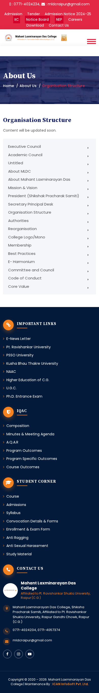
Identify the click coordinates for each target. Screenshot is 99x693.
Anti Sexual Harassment (27, 545)
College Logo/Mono (26, 237)
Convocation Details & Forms (32, 521)
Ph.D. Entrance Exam (24, 396)
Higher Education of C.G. (27, 379)
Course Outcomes (22, 467)
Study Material (19, 554)
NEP (59, 19)
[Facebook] (7, 654)
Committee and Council (31, 270)
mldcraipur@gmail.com (32, 640)
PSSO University (20, 355)
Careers (75, 19)
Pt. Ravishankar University (28, 347)
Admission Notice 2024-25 (68, 13)
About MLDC (19, 171)
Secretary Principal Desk (30, 204)
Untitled (15, 163)
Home (8, 85)
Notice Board (37, 19)
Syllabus (13, 512)
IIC (16, 19)
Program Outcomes (24, 450)
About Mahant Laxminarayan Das (39, 179)
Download (35, 25)
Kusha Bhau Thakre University (32, 363)
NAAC (11, 371)
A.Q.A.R (12, 442)
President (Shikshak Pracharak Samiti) (43, 195)
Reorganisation (22, 228)
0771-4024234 (24, 629)
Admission (13, 13)
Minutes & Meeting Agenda (30, 434)
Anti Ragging (17, 537)
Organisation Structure (29, 212)
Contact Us (59, 25)
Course (12, 496)
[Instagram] (18, 654)
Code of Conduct (25, 278)
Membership (19, 245)
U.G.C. (11, 388)
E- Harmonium (21, 261)
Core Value (18, 286)
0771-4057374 (49, 629)
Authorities (18, 220)
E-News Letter (18, 338)
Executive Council (24, 146)
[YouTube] (29, 654)
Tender (33, 13)
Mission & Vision (22, 187)
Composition (17, 425)
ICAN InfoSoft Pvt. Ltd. (70, 684)
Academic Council (25, 154)
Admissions (16, 504)
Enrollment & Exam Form (28, 529)
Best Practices (22, 253)
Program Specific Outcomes (31, 458)
